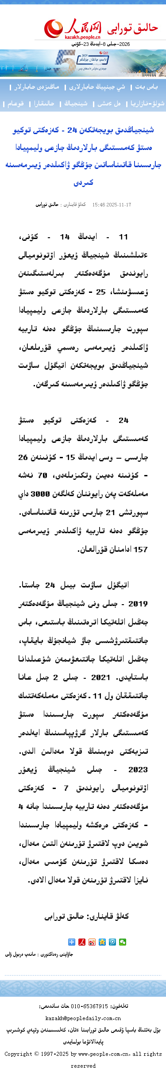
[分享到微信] (123, 942)
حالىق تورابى (46, 205)
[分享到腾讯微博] (112, 942)
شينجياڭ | (72, 104)
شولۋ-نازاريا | (144, 104)
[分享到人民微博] (82, 942)
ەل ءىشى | (106, 104)
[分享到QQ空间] (102, 942)
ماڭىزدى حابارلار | (33, 87)
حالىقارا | (41, 104)
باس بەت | (143, 87)
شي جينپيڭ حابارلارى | (94, 87)
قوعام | (12, 104)
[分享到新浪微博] (92, 942)
